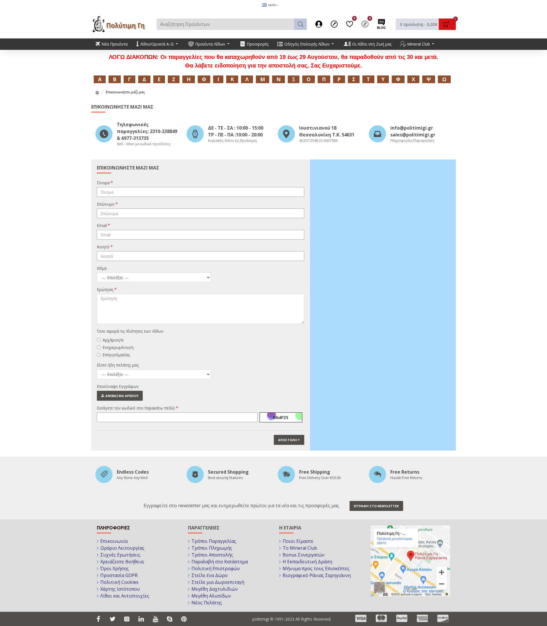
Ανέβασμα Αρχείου (121, 396)
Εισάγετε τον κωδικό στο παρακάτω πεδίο (136, 408)
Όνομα (103, 182)
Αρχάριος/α (113, 340)
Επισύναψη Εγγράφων (118, 386)
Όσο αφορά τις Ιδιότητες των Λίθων (130, 331)
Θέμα (102, 268)
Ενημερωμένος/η (118, 347)
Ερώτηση (105, 289)
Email (102, 225)
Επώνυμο (106, 204)
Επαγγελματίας (116, 354)
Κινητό (103, 246)
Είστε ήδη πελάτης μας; (118, 365)
